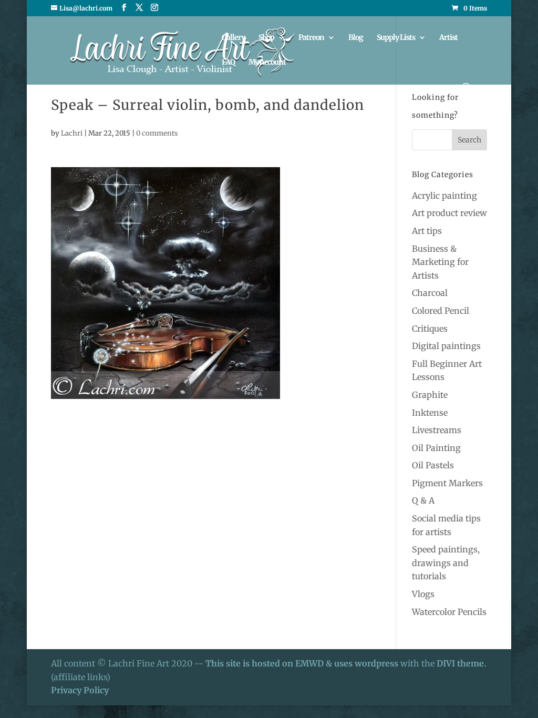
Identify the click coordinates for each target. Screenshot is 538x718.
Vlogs (423, 594)
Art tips (427, 230)
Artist (448, 38)
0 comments (157, 133)
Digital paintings (446, 346)
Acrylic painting (444, 195)
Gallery (233, 38)
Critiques (430, 328)
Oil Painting (436, 448)
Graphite (430, 394)
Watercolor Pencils (449, 612)
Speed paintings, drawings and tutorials (446, 562)
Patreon (311, 38)
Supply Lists (396, 38)
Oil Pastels (433, 465)
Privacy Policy (80, 690)
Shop (266, 38)
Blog (355, 38)
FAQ (228, 62)
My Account (267, 62)
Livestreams (436, 430)
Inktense (430, 412)
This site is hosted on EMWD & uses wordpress (301, 663)
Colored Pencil (440, 310)
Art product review (449, 213)
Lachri (71, 133)
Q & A (423, 500)
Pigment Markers (447, 483)
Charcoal (430, 293)
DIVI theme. (461, 663)
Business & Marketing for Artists (440, 262)
